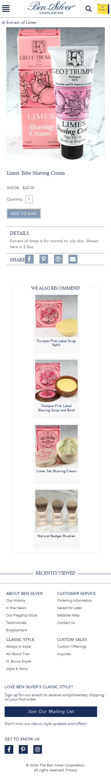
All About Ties (17, 653)
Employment (16, 630)
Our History (15, 600)
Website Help (68, 615)
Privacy (71, 770)
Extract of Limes (21, 22)
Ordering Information (74, 600)
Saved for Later (69, 607)
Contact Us (66, 622)
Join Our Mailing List (51, 711)
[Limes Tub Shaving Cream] (56, 446)
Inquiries (64, 653)
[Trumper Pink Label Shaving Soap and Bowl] (56, 381)
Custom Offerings (71, 646)
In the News (16, 607)
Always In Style (18, 646)
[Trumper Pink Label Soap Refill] (56, 316)
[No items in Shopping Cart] (103, 8)
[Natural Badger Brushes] (56, 511)
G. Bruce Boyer (18, 661)
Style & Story (17, 668)
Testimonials (16, 622)
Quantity (15, 199)
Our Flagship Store (21, 615)
